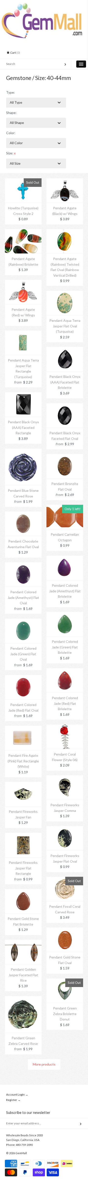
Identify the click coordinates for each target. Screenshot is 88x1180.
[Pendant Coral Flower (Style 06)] (64, 727)
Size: (11, 153)
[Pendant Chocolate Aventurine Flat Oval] (23, 514)
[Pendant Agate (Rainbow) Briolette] (23, 232)
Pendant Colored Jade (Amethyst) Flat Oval (23, 597)
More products (44, 1064)
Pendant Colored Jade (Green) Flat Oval (23, 653)
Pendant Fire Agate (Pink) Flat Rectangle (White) (23, 760)
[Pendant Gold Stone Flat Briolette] (23, 891)
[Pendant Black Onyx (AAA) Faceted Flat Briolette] (64, 349)
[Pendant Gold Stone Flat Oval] (64, 930)
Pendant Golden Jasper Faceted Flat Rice (23, 974)
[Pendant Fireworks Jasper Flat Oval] (64, 829)
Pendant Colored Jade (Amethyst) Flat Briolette (65, 590)
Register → (13, 1100)
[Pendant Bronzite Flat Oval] (64, 456)
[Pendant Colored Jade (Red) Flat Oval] (23, 678)
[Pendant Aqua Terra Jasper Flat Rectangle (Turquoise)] (23, 333)
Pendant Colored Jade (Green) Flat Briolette (65, 647)
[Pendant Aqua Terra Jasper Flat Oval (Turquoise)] (64, 293)
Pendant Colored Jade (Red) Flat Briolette (65, 703)
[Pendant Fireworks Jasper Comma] (64, 778)
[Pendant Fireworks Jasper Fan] (23, 784)
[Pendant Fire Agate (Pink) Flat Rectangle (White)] (23, 728)
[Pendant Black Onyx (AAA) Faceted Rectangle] (23, 395)
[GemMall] (44, 4)
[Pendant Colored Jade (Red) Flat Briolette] (64, 671)
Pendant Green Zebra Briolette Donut (65, 1013)
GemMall (21, 1153)
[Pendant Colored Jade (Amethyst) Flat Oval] (23, 565)
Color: (10, 133)
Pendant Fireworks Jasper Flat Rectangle (23, 868)
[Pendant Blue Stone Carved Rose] (23, 451)
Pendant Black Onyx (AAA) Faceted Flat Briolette (64, 382)
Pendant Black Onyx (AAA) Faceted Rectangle (23, 427)
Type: (10, 92)
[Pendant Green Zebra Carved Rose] (23, 999)
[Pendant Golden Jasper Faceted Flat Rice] (23, 942)
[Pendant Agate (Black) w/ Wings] (64, 181)
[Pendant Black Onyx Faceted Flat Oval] (64, 406)
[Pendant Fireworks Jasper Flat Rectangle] (23, 835)
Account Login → (17, 1094)
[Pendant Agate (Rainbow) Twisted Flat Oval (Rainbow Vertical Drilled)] (64, 232)
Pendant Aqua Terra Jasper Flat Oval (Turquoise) (64, 325)
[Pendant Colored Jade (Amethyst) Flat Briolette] (64, 558)
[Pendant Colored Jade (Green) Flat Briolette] (64, 614)
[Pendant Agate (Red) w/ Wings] (23, 282)
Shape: (11, 113)
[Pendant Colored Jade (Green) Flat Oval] (23, 621)
